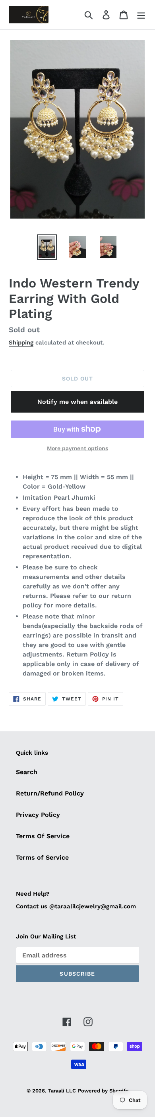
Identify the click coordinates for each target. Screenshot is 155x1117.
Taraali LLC (62, 1091)
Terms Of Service (43, 836)
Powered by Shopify (103, 1091)
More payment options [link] (77, 448)
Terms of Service (42, 857)
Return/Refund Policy (50, 793)
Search (26, 772)
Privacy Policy (38, 814)
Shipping (21, 342)
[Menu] (141, 15)
